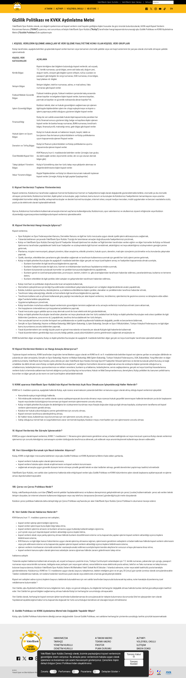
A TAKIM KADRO (103, 638)
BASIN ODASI (144, 648)
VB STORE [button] (91, 9)
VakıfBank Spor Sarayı (132, 2)
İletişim (148, 2)
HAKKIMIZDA (61, 638)
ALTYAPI (141, 638)
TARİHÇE (58, 641)
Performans (64, 671)
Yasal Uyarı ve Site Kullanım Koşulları (27, 672)
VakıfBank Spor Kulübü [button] (108, 2)
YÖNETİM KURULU (63, 645)
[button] (170, 8)
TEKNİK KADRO (103, 641)
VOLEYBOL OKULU (146, 641)
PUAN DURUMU (103, 648)
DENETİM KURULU (63, 648)
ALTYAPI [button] (59, 9)
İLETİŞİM (141, 645)
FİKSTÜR (99, 645)
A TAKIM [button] (48, 9)
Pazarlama (86, 671)
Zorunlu (44, 671)
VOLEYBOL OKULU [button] (75, 9)
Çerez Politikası (69, 501)
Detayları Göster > (111, 671)
